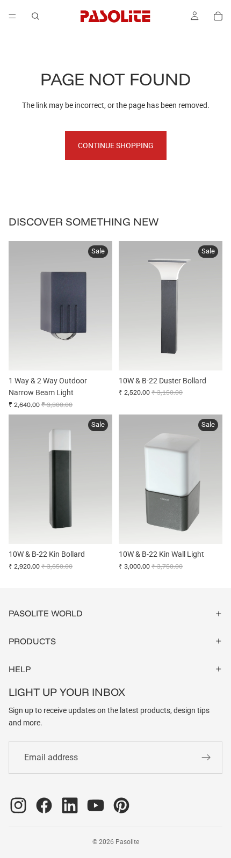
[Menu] (12, 16)
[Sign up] (206, 757)
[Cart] (218, 16)
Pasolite (127, 842)
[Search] (35, 16)
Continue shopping (116, 145)
